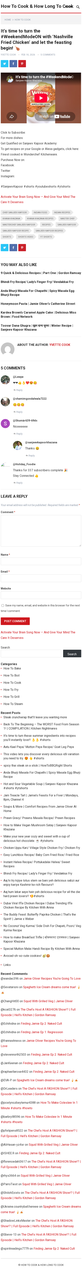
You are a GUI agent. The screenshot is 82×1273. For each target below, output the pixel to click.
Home (8, 19)
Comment (8, 512)
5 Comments (48, 54)
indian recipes (62, 212)
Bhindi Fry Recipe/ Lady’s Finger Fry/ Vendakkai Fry (37, 282)
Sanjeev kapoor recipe (16, 231)
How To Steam (13, 704)
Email (5, 571)
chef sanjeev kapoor (15, 212)
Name (5, 554)
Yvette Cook (8, 54)
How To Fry (10, 690)
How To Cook (23, 19)
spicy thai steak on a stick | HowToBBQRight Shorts (37, 765)
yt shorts (46, 237)
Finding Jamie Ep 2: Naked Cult (41, 1023)
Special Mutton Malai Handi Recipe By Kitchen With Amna (41, 949)
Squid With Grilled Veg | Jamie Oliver (48, 1001)
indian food (40, 212)
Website (6, 588)
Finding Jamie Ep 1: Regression (42, 1032)
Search (5, 647)
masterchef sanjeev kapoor (19, 224)
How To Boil (11, 675)
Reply (19, 390)
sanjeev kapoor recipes (49, 231)
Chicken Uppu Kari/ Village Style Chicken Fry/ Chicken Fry (41, 848)
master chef (67, 218)
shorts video (25, 237)
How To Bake (12, 668)
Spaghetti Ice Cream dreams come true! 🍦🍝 (47, 1080)
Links (7, 965)
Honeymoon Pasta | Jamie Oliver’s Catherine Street (38, 304)
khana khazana (11, 218)
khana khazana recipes (40, 218)
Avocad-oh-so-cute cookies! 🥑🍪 (26, 956)
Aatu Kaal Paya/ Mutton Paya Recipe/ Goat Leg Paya (38, 747)
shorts (7, 237)
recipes (46, 224)
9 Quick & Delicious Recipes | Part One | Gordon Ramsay (41, 273)
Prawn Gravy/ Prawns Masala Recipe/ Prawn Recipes (39, 818)
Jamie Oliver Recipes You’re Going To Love (52, 978)
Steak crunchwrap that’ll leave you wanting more (35, 717)
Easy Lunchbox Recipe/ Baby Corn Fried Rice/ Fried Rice (41, 855)
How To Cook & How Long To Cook (37, 6)
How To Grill (11, 697)
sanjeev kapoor (67, 224)
